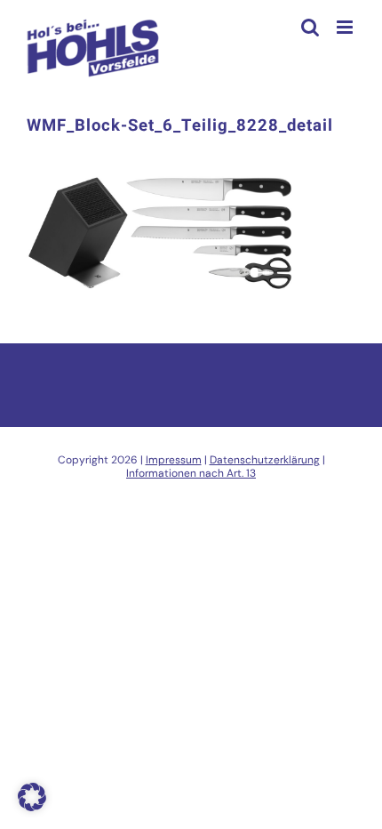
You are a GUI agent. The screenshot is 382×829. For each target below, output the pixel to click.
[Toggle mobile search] (310, 27)
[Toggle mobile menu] (346, 27)
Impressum (174, 460)
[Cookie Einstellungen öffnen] (32, 806)
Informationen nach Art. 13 (191, 473)
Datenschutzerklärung (265, 460)
